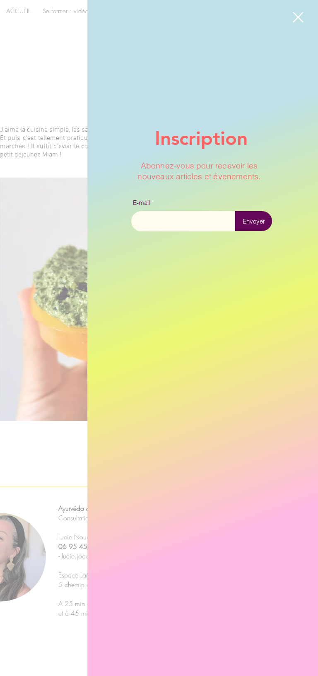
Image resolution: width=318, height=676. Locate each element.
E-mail (141, 203)
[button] (298, 17)
